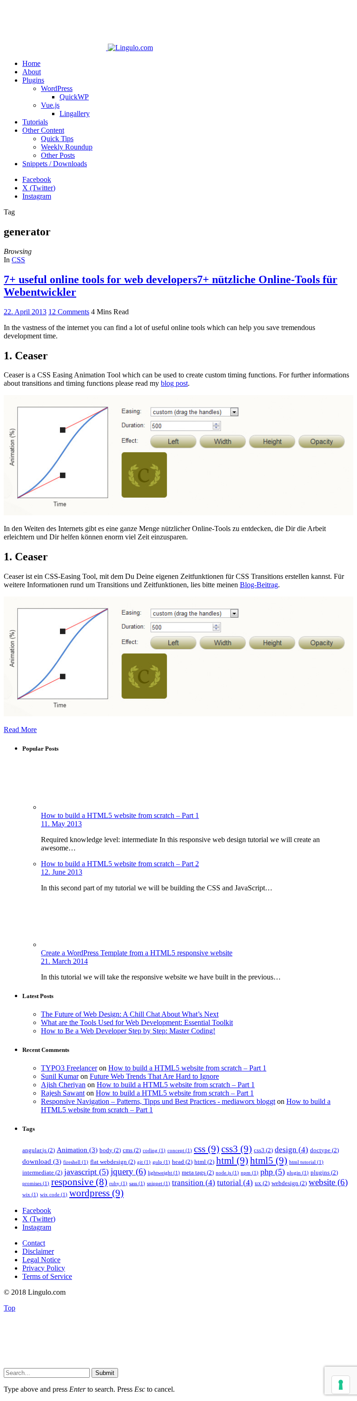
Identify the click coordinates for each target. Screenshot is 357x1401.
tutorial (235, 1182)
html (204, 1161)
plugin (298, 1172)
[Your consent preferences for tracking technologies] (341, 1385)
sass (137, 1183)
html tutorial (306, 1162)
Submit (104, 1372)
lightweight (164, 1172)
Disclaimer (38, 1251)
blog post (174, 383)
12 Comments (68, 312)
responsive (79, 1182)
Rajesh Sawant (63, 1093)
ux (262, 1183)
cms (132, 1150)
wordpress (96, 1193)
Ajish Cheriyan (63, 1085)
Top (9, 1308)
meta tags (198, 1172)
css (206, 1149)
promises (35, 1183)
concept (179, 1150)
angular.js (38, 1150)
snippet (158, 1183)
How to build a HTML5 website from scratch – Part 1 (120, 815)
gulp (161, 1162)
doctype (324, 1150)
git (144, 1162)
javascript (86, 1171)
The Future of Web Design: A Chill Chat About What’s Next (129, 1014)
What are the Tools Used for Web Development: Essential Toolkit (137, 1022)
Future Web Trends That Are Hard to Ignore (154, 1076)
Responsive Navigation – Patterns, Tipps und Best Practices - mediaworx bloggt (158, 1101)
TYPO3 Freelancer (69, 1068)
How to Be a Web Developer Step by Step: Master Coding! (128, 1031)
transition (193, 1182)
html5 (268, 1160)
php (272, 1171)
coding (154, 1150)
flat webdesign (112, 1161)
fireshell (75, 1162)
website (328, 1182)
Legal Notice (41, 1260)
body (110, 1150)
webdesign (289, 1183)
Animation (77, 1150)
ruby (118, 1183)
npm (249, 1172)
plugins (324, 1172)
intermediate (42, 1172)
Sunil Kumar (60, 1076)
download (41, 1161)
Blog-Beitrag (259, 585)
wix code (53, 1194)
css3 (236, 1149)
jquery (128, 1171)
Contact (33, 1243)
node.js (227, 1172)
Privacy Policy (43, 1268)
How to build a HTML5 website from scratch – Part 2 (120, 864)
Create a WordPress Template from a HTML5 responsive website (136, 953)
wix (30, 1194)
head (182, 1161)
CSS (18, 260)
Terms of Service (47, 1276)
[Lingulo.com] (78, 48)
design (291, 1149)
